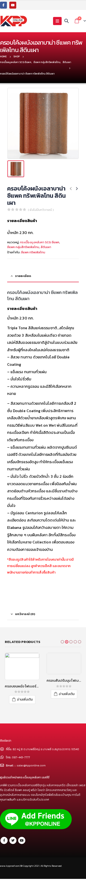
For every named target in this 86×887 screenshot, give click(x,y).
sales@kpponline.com (31, 765)
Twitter (12, 840)
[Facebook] (3, 5)
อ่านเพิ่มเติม (25, 699)
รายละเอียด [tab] (23, 276)
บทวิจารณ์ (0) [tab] (25, 614)
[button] (62, 642)
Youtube (21, 840)
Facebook (4, 840)
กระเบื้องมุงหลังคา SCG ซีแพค (39, 242)
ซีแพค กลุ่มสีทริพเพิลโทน (23, 247)
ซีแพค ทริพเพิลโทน (33, 252)
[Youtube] (12, 5)
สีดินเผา (46, 247)
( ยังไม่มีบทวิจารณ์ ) (41, 209)
